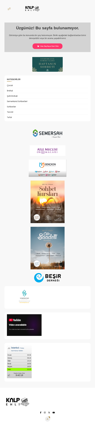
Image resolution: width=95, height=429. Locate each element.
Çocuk (10, 85)
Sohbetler (11, 106)
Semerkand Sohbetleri (17, 101)
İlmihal (10, 90)
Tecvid (10, 112)
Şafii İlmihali (12, 96)
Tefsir (9, 117)
